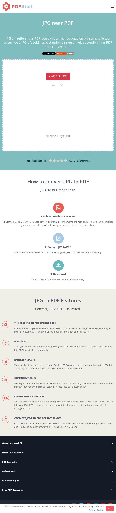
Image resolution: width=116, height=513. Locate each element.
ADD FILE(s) (58, 76)
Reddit (62, 53)
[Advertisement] (58, 111)
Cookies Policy (96, 510)
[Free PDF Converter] (18, 6)
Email (71, 53)
